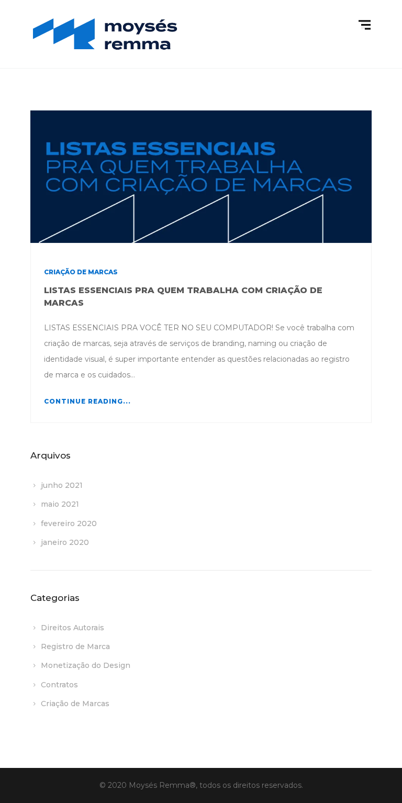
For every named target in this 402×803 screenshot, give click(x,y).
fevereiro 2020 (69, 523)
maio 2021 (60, 504)
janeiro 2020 (65, 542)
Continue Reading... (87, 401)
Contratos (59, 684)
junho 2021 (62, 485)
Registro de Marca (75, 646)
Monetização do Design (85, 665)
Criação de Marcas (81, 272)
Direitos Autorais (72, 627)
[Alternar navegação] (366, 25)
